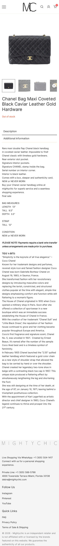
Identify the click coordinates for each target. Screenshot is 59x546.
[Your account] (48, 7)
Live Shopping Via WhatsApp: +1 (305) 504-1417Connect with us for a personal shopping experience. (27, 461)
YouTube (6, 503)
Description (10, 131)
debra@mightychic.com (14, 479)
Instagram (7, 493)
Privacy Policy (9, 522)
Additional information (16, 138)
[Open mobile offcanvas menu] (4, 7)
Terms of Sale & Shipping (15, 527)
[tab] (29, 131)
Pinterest (6, 498)
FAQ (4, 517)
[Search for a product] (41, 7)
